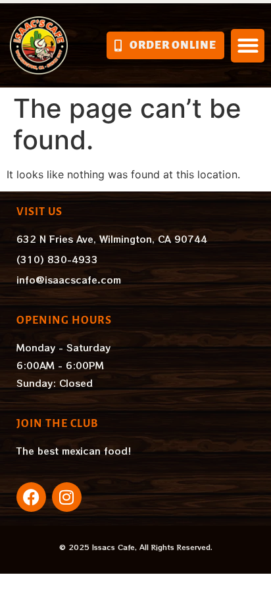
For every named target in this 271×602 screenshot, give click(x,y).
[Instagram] (67, 497)
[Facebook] (31, 497)
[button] (247, 46)
